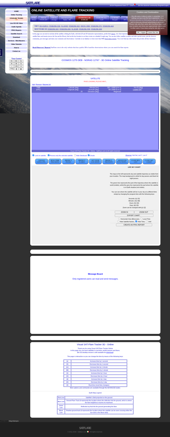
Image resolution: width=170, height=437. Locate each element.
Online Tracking (16, 15)
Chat (132, 5)
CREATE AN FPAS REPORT (134, 225)
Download (16, 37)
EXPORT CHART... (134, 215)
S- (21, 64)
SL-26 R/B (64, 26)
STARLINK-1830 (96, 29)
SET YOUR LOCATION (95, 161)
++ (21, 66)
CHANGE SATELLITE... (41, 161)
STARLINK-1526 (54, 26)
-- (11, 66)
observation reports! (111, 39)
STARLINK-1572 (96, 26)
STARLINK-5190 (84, 29)
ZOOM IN (124, 212)
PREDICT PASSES (68, 161)
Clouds (92, 155)
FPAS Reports (16, 30)
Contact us (16, 51)
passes (113, 34)
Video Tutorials (16, 44)
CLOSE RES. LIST (135, 161)
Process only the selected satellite (61, 155)
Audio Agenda (16, 27)
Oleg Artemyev (14, 421)
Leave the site (153, 32)
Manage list (47, 84)
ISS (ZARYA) (44, 26)
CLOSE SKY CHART (149, 161)
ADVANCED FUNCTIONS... (122, 161)
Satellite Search (16, 34)
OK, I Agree (141, 32)
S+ (21, 61)
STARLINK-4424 (108, 26)
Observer (128, 155)
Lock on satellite (40, 155)
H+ (12, 61)
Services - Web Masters (16, 41)
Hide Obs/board (81, 155)
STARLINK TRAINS (16, 18)
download (109, 352)
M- (16, 64)
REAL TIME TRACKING (55, 161)
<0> (16, 66)
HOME (16, 11)
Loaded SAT (137, 90)
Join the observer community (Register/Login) (153, 5)
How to (16, 48)
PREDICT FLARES (81, 161)
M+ (16, 61)
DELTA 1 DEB (85, 26)
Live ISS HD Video (16, 23)
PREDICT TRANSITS (109, 161)
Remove (39, 84)
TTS (11, 69)
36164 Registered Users (118, 5)
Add (33, 84)
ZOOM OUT (143, 212)
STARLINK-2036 (65, 29)
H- (12, 64)
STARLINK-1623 (74, 26)
